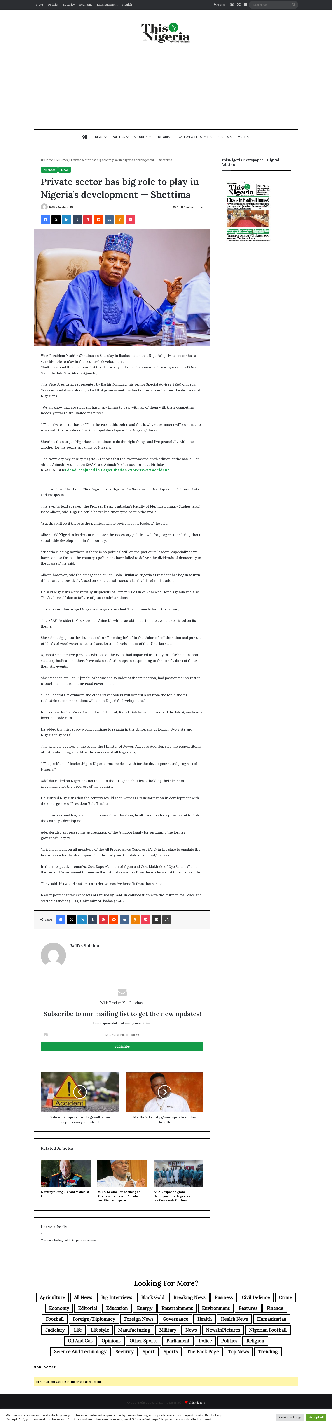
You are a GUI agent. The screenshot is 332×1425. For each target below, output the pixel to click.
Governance (175, 1319)
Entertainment (107, 4)
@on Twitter (45, 1367)
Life (78, 1330)
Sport (149, 1351)
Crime (285, 1297)
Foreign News (139, 1319)
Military (167, 1330)
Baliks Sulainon (59, 207)
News (40, 4)
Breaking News (189, 1297)
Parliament (178, 1341)
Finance (275, 1308)
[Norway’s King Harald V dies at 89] (66, 1174)
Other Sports (143, 1341)
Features (248, 1308)
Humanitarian (271, 1319)
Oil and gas (80, 1341)
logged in (64, 1240)
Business (224, 1297)
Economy (85, 4)
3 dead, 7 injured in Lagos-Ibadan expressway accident (116, 470)
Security (69, 4)
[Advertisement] (166, 86)
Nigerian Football (268, 1330)
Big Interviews (116, 1297)
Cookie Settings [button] (290, 1417)
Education (117, 1308)
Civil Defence (256, 1297)
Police (205, 1341)
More (242, 137)
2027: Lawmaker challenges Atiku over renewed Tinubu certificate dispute (118, 1196)
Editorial (164, 137)
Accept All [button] (316, 1417)
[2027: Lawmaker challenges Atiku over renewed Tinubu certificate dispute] (122, 1174)
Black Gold (152, 1297)
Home (48, 160)
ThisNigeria (196, 1402)
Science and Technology (80, 1351)
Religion (255, 1341)
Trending (268, 1351)
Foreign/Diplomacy (94, 1319)
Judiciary (55, 1330)
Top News (238, 1351)
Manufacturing (134, 1330)
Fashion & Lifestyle (193, 137)
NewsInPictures (223, 1330)
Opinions (111, 1341)
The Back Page (203, 1351)
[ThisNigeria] (166, 32)
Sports (223, 137)
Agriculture (52, 1297)
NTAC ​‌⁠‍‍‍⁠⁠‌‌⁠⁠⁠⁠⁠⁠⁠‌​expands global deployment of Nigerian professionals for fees (172, 1196)
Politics (53, 4)
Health (127, 4)
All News (62, 160)
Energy (144, 1308)
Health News (234, 1319)
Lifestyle (100, 1330)
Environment (216, 1308)
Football (55, 1319)
